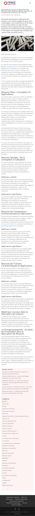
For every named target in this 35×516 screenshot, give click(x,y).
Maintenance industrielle (9, 448)
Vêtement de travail (7, 485)
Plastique (4, 460)
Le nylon (4, 436)
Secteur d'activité (6, 470)
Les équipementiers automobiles (11, 443)
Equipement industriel (8, 408)
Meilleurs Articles (7, 455)
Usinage (4, 483)
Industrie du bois (6, 428)
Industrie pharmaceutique (9, 431)
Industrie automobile (8, 423)
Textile (4, 478)
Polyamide (5, 465)
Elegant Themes (16, 512)
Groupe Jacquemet (11, 66)
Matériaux (5, 450)
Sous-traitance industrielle (9, 475)
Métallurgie (17, 15)
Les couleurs (5, 441)
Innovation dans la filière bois (10, 433)
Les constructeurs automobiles (10, 438)
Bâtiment (4, 401)
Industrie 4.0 (5, 418)
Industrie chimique (7, 426)
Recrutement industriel (8, 468)
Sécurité (4, 473)
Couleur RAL (5, 404)
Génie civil (5, 413)
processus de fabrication (9, 224)
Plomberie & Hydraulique (9, 463)
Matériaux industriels (8, 453)
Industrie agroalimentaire (9, 421)
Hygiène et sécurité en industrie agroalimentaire (15, 416)
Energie (4, 406)
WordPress (17, 514)
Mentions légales (16, 505)
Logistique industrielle (8, 446)
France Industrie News (7, 15)
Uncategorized (6, 480)
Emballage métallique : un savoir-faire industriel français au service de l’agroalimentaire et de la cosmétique (15, 382)
